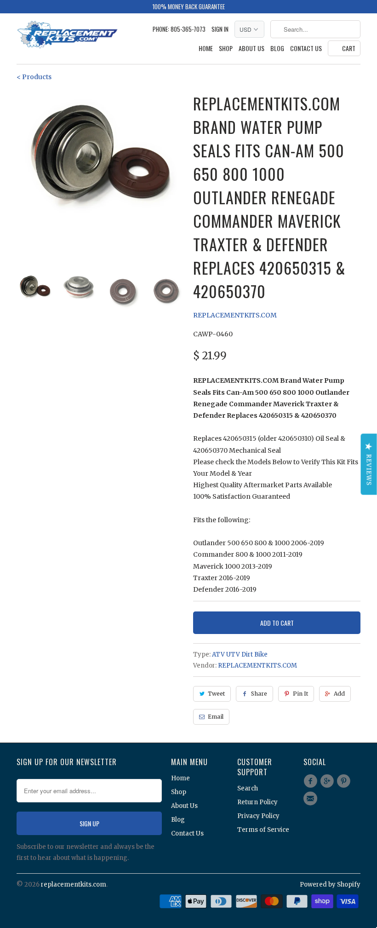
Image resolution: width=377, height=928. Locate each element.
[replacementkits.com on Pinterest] (345, 781)
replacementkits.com (73, 884)
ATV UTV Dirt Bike (240, 654)
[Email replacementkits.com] (311, 799)
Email (215, 716)
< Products (34, 77)
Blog (277, 48)
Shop (226, 48)
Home (206, 48)
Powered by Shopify (330, 884)
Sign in (219, 29)
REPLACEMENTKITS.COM (235, 315)
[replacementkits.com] (67, 35)
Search (247, 788)
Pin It (300, 693)
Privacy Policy (258, 816)
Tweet (216, 693)
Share (259, 693)
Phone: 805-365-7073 (179, 29)
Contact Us (306, 48)
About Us (251, 48)
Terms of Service (263, 830)
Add (339, 693)
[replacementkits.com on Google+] (328, 781)
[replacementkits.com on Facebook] (311, 781)
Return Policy (257, 802)
